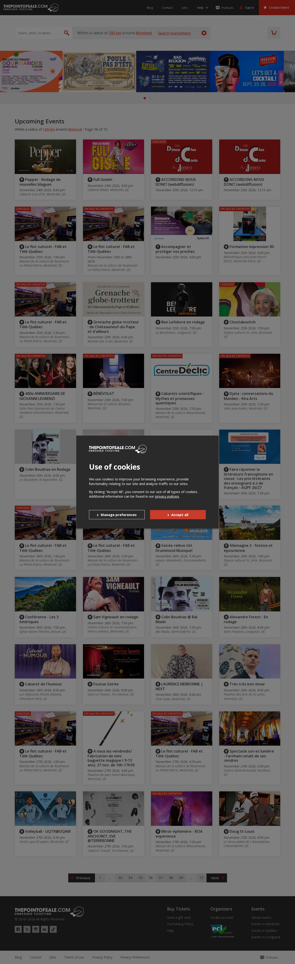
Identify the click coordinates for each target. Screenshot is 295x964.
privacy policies (167, 496)
